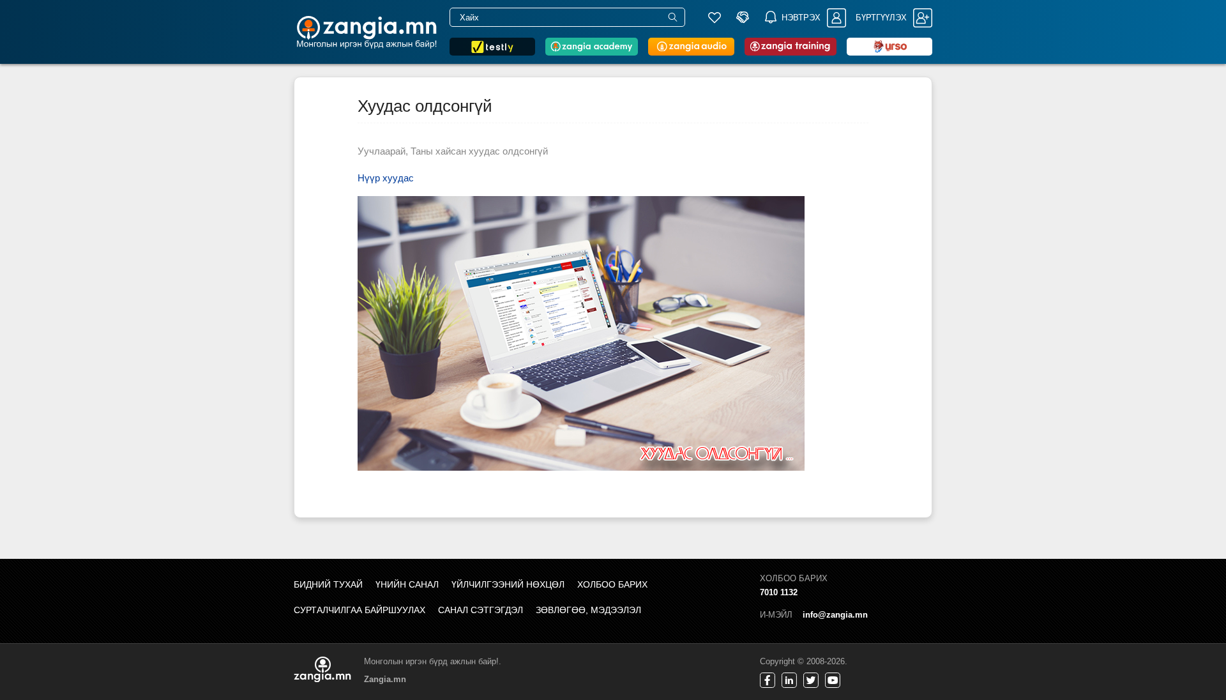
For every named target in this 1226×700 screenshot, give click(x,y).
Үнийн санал (407, 584)
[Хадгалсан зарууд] (714, 17)
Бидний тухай (328, 584)
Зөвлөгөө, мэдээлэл (588, 610)
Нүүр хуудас (386, 177)
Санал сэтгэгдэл (480, 610)
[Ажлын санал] (742, 17)
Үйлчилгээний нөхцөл (507, 584)
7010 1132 (779, 592)
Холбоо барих (612, 584)
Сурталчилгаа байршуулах (359, 610)
